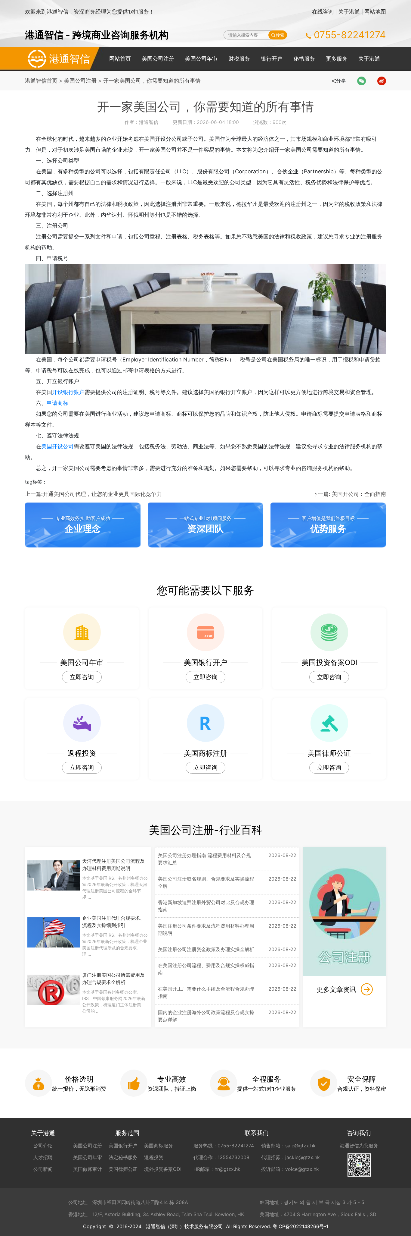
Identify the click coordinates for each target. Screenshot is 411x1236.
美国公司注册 (158, 58)
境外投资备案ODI (162, 1169)
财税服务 (239, 58)
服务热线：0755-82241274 (223, 1146)
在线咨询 (323, 11)
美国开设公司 (57, 446)
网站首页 (120, 58)
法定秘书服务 (123, 1157)
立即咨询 (82, 677)
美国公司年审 (201, 58)
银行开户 (272, 58)
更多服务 (337, 58)
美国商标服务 (158, 1146)
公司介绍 (43, 1146)
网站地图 (375, 11)
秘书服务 (304, 58)
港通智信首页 (41, 80)
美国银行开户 (123, 1146)
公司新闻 (43, 1169)
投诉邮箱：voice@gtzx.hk (290, 1169)
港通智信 (69, 58)
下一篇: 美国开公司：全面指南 (349, 494)
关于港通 (349, 11)
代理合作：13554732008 (221, 1157)
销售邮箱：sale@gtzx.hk (288, 1146)
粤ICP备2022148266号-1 (300, 1226)
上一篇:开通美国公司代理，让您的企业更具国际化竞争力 (93, 494)
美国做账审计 (87, 1169)
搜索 (280, 35)
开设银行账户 (68, 392)
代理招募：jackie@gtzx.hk (290, 1157)
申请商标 (57, 403)
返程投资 (153, 1157)
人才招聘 (43, 1157)
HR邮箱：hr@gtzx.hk (216, 1169)
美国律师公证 (123, 1169)
